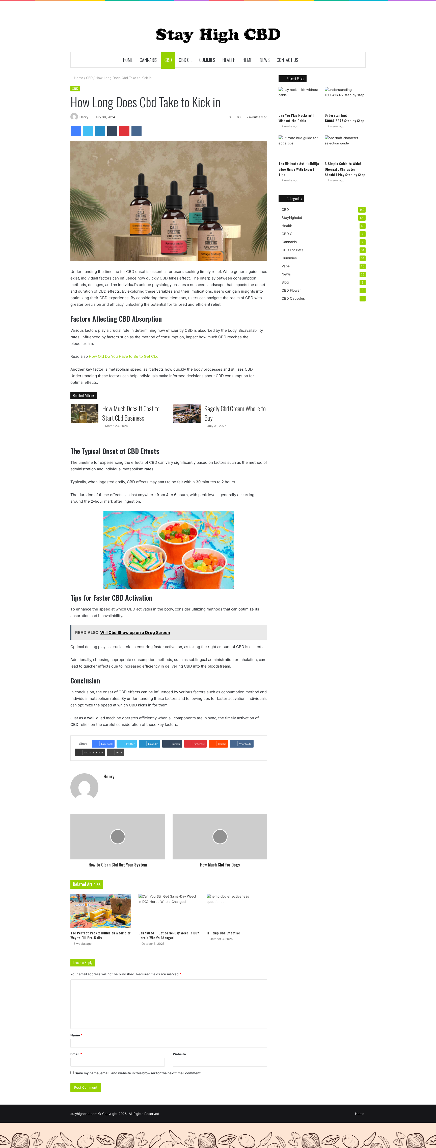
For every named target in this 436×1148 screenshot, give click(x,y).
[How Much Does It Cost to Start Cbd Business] (84, 413)
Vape (286, 266)
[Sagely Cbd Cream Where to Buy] (187, 413)
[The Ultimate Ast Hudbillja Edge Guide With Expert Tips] (299, 146)
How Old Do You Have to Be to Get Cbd (123, 356)
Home (128, 60)
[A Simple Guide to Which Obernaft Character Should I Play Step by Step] (345, 146)
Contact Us (287, 60)
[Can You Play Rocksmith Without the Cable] (299, 98)
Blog (285, 282)
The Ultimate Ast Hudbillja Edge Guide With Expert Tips (299, 169)
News (265, 60)
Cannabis (148, 60)
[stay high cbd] (218, 36)
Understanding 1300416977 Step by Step (344, 117)
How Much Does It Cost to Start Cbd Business (130, 413)
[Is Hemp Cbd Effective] (237, 911)
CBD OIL (185, 60)
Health (228, 60)
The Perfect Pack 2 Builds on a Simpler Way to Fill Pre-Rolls (100, 935)
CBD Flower (291, 290)
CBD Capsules (293, 298)
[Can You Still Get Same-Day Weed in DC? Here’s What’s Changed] (169, 911)
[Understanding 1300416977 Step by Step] (345, 98)
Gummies (207, 60)
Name (76, 1035)
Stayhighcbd (292, 218)
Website (179, 1054)
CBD (168, 60)
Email (76, 1054)
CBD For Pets (292, 250)
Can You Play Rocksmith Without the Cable (296, 117)
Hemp (247, 60)
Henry (83, 117)
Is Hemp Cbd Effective (223, 932)
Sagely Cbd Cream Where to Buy (235, 413)
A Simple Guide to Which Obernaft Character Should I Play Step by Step (345, 169)
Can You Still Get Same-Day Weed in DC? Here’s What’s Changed (169, 935)
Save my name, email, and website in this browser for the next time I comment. (138, 1073)
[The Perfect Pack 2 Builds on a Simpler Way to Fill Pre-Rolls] (100, 911)
